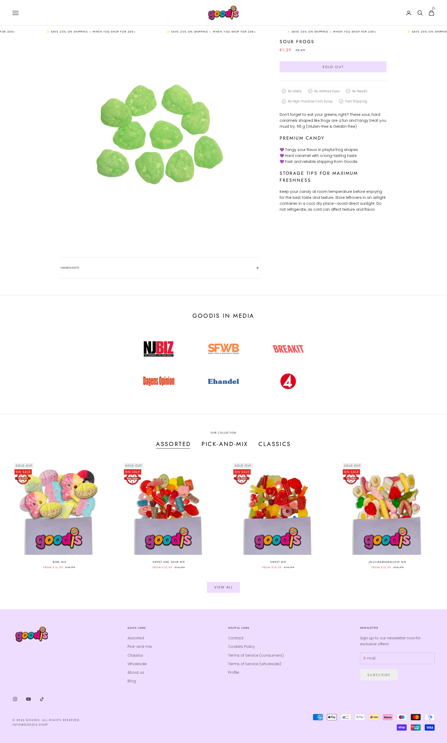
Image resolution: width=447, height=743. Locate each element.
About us (136, 672)
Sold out (333, 66)
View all (223, 587)
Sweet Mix (278, 562)
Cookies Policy (241, 646)
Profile (233, 672)
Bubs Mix (59, 562)
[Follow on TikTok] (41, 699)
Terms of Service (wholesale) (254, 663)
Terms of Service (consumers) (256, 655)
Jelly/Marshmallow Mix (387, 562)
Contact (235, 638)
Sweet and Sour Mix (169, 562)
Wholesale (137, 663)
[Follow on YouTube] (28, 699)
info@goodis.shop (30, 725)
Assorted (173, 444)
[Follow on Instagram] (15, 699)
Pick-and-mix (225, 444)
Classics (274, 444)
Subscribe (379, 674)
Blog (132, 681)
